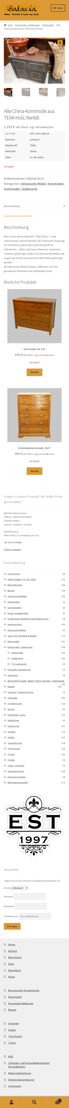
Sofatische (13, 726)
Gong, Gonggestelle (18, 613)
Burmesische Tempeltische (23, 990)
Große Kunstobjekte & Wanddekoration (28, 618)
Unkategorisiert (16, 771)
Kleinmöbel (13, 641)
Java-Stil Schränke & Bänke (22, 635)
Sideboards (17, 658)
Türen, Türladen (16, 765)
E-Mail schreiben (12, 549)
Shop (11, 964)
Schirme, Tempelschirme (20, 692)
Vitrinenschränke (16, 776)
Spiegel (11, 731)
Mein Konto (15, 957)
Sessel (11, 709)
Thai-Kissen (14, 748)
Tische (11, 754)
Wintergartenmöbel (18, 782)
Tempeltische (15, 743)
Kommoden (48, 25)
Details (34, 372)
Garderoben (14, 601)
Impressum (14, 1086)
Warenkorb (14, 970)
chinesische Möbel (33, 184)
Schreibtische (15, 703)
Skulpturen (13, 720)
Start (10, 25)
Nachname (9, 906)
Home (11, 944)
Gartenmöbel (14, 607)
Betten (11, 590)
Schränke (12, 697)
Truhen (11, 759)
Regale (11, 686)
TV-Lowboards (19, 664)
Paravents (13, 675)
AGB (10, 1056)
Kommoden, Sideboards (27, 25)
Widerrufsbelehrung (19, 1073)
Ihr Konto (11, 1102)
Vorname (8, 896)
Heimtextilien (15, 624)
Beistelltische (15, 584)
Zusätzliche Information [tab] (18, 216)
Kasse (11, 976)
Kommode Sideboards (20, 1003)
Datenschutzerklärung (21, 1079)
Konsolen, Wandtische (19, 669)
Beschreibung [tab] (12, 206)
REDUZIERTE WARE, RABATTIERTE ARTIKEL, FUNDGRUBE (36, 681)
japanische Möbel (17, 630)
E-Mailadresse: (11, 916)
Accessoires (14, 573)
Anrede (7, 887)
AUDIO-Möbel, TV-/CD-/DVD (22, 579)
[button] (60, 42)
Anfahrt (12, 951)
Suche (34, 1102)
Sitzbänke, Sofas (16, 714)
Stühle (11, 737)
